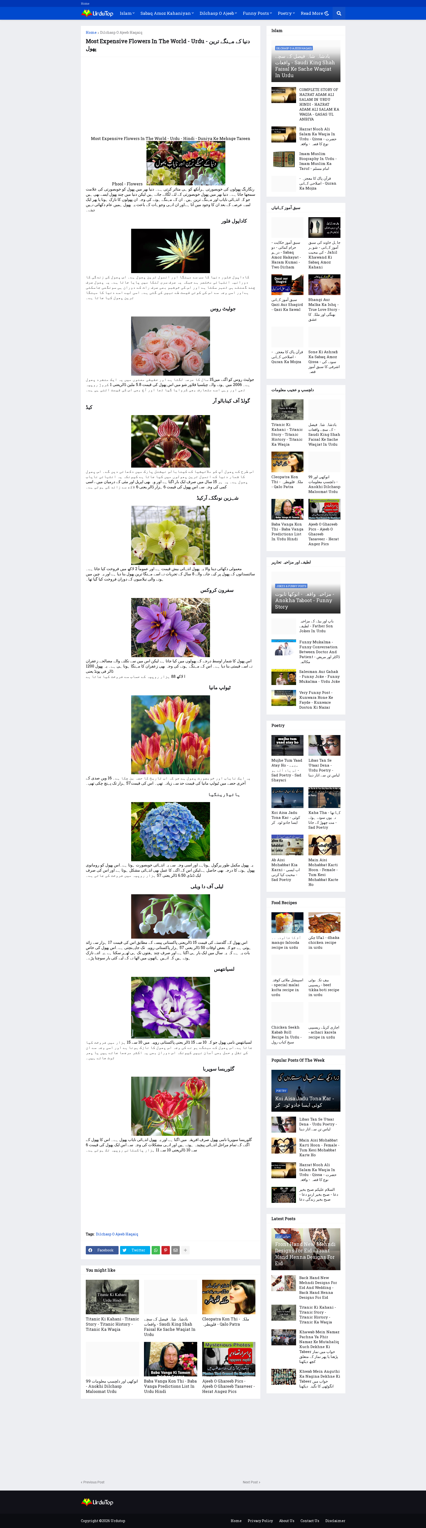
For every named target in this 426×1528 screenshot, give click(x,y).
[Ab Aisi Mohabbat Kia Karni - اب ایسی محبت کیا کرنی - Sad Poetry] (287, 845)
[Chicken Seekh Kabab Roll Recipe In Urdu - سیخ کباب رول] (287, 1012)
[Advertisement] (170, 96)
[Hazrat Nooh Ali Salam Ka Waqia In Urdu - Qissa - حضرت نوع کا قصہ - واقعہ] (283, 134)
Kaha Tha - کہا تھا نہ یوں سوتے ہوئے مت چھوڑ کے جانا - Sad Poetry (324, 820)
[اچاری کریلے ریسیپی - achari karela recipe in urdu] (324, 1012)
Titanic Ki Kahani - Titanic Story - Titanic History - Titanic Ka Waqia (112, 1324)
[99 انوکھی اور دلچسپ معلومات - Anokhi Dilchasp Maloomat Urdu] (112, 1359)
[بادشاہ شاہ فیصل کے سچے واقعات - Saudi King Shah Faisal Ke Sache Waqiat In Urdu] (170, 1297)
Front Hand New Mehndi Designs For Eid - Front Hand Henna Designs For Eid (305, 1253)
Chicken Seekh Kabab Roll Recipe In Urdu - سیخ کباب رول (286, 1034)
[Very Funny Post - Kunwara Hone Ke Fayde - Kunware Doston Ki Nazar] (283, 698)
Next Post (250, 1482)
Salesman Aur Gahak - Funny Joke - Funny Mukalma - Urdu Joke (319, 676)
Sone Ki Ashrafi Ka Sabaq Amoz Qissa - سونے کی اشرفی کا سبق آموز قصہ (324, 361)
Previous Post (94, 1482)
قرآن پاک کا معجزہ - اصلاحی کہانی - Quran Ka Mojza (318, 183)
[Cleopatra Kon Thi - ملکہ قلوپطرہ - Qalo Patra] (228, 1297)
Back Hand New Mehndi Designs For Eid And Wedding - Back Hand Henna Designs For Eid (318, 1287)
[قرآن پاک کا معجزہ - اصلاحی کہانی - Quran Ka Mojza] (283, 184)
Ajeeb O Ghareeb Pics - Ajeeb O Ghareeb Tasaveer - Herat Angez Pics (228, 1386)
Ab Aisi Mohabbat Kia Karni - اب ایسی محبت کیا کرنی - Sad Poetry (285, 869)
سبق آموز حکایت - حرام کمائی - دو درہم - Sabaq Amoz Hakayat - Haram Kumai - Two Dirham (286, 254)
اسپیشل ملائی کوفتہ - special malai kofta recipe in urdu (287, 987)
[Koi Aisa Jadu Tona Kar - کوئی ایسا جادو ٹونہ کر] (287, 797)
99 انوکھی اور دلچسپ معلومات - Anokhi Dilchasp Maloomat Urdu (112, 1386)
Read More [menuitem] (312, 13)
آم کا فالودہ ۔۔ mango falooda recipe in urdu (286, 942)
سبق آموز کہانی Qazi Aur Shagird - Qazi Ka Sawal (287, 304)
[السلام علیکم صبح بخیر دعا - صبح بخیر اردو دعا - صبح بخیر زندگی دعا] (283, 1195)
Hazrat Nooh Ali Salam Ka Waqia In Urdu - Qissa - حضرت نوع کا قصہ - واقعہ (318, 136)
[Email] (175, 1250)
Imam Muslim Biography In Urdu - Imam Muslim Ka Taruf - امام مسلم (318, 161)
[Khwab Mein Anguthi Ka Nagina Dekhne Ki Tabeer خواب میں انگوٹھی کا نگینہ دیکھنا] (283, 1377)
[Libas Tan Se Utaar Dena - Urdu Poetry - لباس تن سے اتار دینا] (324, 745)
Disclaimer (335, 1520)
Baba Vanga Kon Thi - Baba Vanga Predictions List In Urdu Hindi (170, 1386)
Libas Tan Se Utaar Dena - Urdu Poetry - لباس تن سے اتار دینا (324, 767)
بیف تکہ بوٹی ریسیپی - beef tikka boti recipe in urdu (323, 987)
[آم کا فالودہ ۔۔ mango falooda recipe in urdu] (287, 922)
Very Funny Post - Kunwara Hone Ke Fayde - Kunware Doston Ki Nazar (316, 700)
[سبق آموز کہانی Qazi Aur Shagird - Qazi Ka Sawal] (287, 284)
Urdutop (118, 1520)
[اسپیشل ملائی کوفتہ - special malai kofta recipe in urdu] (287, 965)
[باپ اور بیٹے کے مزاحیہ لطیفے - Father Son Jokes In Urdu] (283, 626)
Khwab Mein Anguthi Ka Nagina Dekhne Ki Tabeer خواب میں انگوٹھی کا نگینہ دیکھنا (319, 1378)
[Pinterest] (165, 1250)
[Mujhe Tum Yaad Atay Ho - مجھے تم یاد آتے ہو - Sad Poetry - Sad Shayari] (287, 745)
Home (85, 3)
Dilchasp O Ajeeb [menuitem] (217, 13)
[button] (327, 13)
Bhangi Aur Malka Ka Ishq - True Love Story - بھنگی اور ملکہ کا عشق (324, 309)
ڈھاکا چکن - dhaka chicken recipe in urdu (323, 942)
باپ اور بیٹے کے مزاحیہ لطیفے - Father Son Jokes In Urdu (316, 625)
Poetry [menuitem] (285, 13)
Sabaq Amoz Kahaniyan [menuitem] (166, 13)
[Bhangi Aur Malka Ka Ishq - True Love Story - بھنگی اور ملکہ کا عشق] (324, 284)
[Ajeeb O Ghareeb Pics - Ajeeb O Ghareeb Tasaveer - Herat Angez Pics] (228, 1359)
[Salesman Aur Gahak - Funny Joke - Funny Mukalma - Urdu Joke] (283, 677)
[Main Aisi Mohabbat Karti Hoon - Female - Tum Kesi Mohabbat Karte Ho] (324, 845)
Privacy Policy (260, 1520)
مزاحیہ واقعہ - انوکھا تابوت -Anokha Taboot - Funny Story (305, 600)
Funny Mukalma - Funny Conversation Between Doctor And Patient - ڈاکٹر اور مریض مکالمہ (319, 651)
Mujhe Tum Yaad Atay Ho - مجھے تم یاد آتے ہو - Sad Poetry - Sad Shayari (286, 770)
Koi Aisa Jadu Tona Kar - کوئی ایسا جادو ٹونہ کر (285, 817)
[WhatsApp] (156, 1250)
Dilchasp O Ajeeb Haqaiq (121, 32)
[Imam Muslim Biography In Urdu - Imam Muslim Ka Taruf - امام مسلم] (283, 159)
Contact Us (310, 1520)
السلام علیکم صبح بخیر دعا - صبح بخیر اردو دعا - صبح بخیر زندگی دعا (318, 1194)
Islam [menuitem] (126, 13)
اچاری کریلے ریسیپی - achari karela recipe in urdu (323, 1032)
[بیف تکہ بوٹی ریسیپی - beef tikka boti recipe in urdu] (324, 965)
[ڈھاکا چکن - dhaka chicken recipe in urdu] (324, 922)
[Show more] (185, 1250)
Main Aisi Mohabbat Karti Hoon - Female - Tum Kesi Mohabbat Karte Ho (323, 872)
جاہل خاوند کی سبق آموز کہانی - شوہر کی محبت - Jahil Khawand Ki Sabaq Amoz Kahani (324, 254)
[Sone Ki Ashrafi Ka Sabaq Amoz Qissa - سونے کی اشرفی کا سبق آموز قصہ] (324, 337)
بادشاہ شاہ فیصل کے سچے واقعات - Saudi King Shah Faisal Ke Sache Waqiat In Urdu (169, 1326)
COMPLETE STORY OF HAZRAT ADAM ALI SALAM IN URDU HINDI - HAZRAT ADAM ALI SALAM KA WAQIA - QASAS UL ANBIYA (319, 104)
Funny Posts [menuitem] (256, 13)
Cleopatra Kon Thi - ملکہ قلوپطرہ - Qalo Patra (225, 1321)
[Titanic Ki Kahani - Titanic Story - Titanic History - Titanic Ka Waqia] (112, 1297)
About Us (286, 1520)
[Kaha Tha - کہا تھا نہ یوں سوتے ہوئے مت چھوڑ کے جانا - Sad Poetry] (324, 797)
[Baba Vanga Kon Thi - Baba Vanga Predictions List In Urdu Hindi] (170, 1359)
